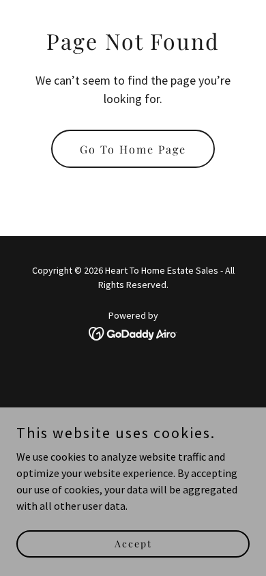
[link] (133, 332)
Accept (133, 543)
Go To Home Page (133, 149)
